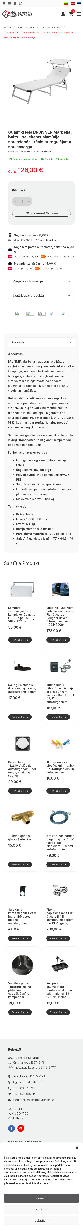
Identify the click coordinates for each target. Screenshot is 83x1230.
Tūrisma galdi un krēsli (51, 27)
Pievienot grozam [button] (20, 640)
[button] (77, 1148)
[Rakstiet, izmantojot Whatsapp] (20, 3)
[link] (63, 14)
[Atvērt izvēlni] (79, 14)
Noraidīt (41, 1209)
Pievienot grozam (44, 213)
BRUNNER (47, 151)
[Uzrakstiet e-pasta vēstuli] (9, 3)
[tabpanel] (41, 449)
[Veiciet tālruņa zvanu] (15, 3)
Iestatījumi (41, 1220)
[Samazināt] (15, 201)
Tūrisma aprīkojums (25, 27)
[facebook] (11, 1128)
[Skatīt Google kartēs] (4, 3)
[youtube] (20, 1128)
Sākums (8, 27)
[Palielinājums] (29, 201)
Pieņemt (42, 1198)
